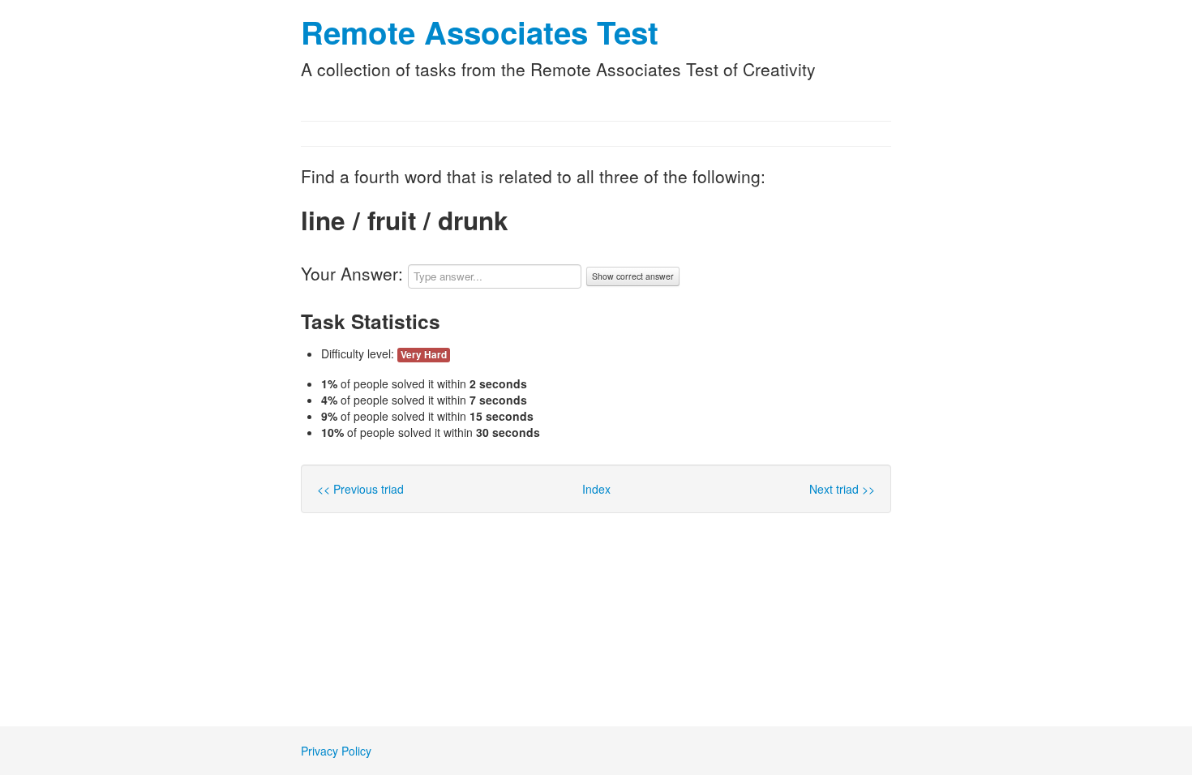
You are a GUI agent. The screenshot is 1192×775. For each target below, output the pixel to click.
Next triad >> (842, 489)
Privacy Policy (336, 751)
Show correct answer (633, 276)
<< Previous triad (360, 489)
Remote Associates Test (479, 32)
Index (596, 489)
